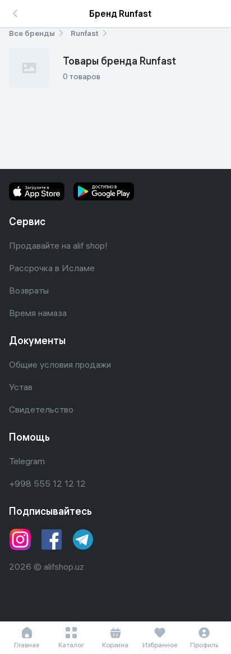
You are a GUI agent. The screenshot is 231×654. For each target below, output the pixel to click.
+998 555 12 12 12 (47, 483)
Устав (21, 386)
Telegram (27, 461)
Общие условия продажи (60, 364)
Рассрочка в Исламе (52, 267)
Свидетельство (41, 409)
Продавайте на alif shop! (58, 245)
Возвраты (29, 290)
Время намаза (38, 312)
